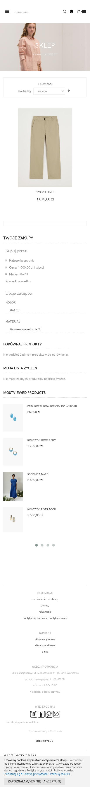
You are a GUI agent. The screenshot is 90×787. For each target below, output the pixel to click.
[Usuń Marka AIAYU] (6, 274)
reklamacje (45, 611)
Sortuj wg (24, 91)
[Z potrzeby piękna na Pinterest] (48, 713)
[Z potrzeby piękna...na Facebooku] (41, 713)
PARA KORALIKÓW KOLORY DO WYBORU (52, 406)
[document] (45, 771)
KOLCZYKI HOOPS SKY (41, 440)
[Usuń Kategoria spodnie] (6, 260)
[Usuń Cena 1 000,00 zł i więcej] (6, 267)
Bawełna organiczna (25, 329)
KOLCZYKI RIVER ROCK (41, 509)
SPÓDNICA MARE (37, 474)
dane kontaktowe (45, 645)
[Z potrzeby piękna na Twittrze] (56, 713)
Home (37, 54)
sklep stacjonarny (45, 639)
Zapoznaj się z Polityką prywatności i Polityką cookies (37, 774)
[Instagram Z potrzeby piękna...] (33, 713)
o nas (45, 651)
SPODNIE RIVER (45, 192)
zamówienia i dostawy (45, 599)
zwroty (45, 605)
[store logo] (21, 11)
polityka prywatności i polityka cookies (45, 618)
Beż (14, 310)
